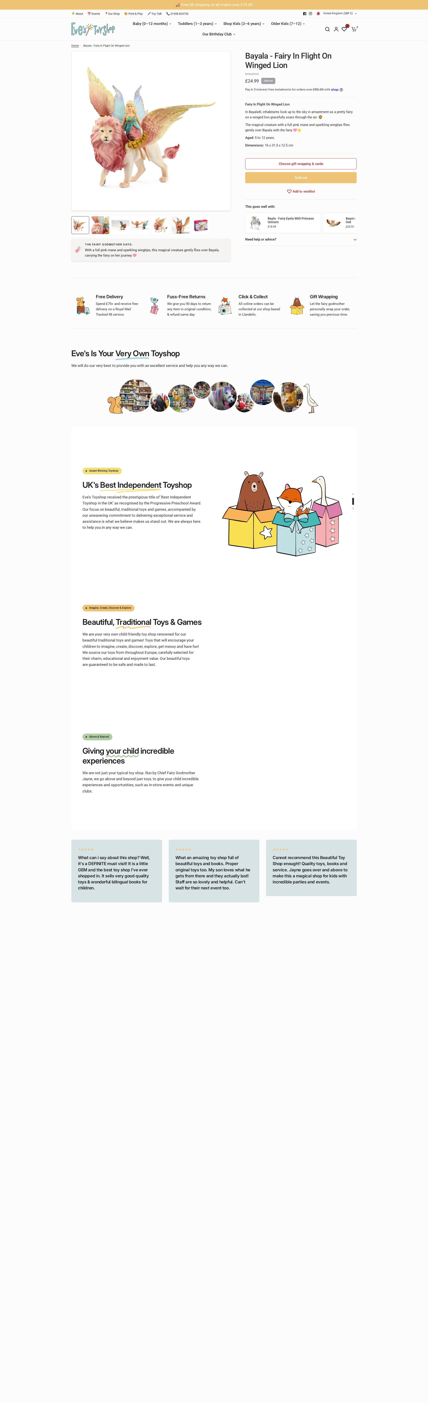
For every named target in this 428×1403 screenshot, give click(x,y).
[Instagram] (310, 13)
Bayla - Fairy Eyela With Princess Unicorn (291, 220)
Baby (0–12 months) (150, 24)
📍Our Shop (112, 13)
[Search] (327, 29)
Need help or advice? (260, 239)
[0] (353, 29)
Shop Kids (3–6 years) (242, 24)
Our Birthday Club (217, 34)
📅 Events (93, 13)
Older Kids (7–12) (286, 24)
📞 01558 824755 (177, 13)
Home (75, 45)
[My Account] (336, 29)
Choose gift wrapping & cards (301, 164)
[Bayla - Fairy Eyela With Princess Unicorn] (255, 222)
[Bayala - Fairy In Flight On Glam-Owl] (333, 222)
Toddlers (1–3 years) (195, 24)
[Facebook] (305, 13)
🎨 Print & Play (133, 13)
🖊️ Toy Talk (154, 13)
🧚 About (77, 13)
